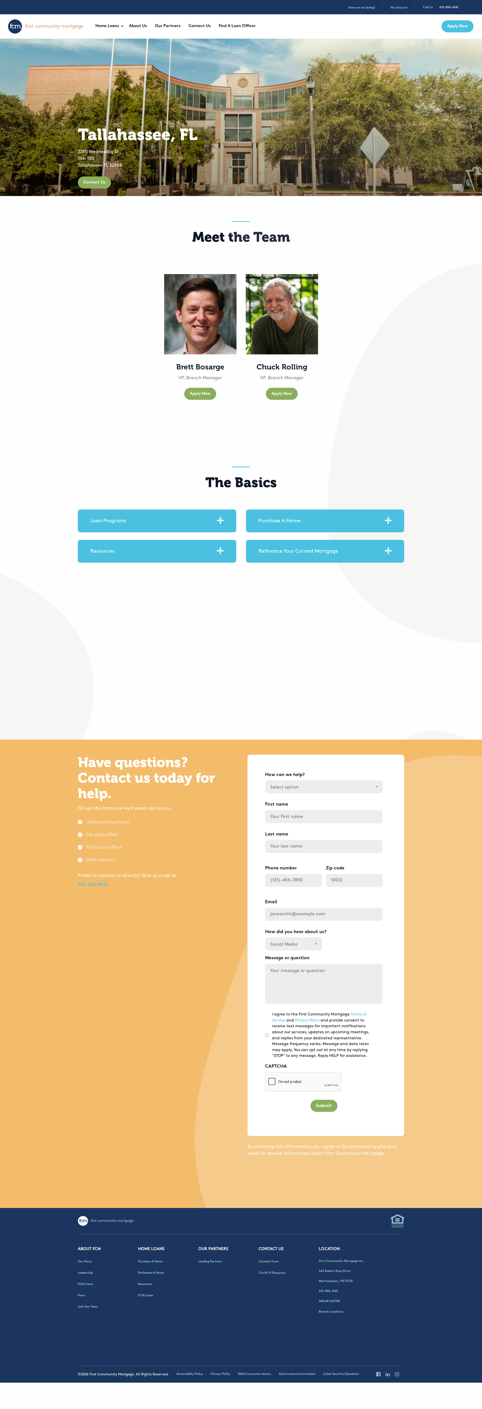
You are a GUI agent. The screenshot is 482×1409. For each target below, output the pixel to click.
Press (81, 1295)
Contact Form (269, 1261)
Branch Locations (331, 1311)
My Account (399, 7)
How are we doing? (361, 7)
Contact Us (200, 26)
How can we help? (285, 775)
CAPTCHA (276, 1066)
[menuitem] (108, 26)
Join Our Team (88, 1306)
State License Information (297, 1374)
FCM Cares (85, 1284)
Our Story (85, 1261)
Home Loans (107, 26)
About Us (138, 26)
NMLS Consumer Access (254, 1374)
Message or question (287, 958)
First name (276, 804)
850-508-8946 (93, 885)
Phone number (281, 868)
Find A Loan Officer (237, 26)
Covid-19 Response (272, 1272)
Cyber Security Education (341, 1374)
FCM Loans (145, 1295)
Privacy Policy (307, 1020)
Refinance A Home (151, 1272)
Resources (145, 1284)
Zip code (335, 868)
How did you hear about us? (295, 932)
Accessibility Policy (189, 1374)
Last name (276, 834)
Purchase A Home (150, 1261)
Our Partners (167, 26)
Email (271, 902)
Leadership (85, 1272)
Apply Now (457, 26)
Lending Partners (210, 1261)
